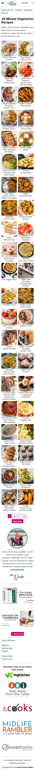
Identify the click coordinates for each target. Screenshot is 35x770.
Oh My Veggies (7, 10)
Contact (5, 651)
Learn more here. (17, 570)
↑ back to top (17, 634)
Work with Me (7, 648)
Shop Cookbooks (8, 640)
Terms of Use (7, 659)
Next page (17, 521)
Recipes (19, 10)
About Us (5, 645)
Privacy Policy (7, 656)
